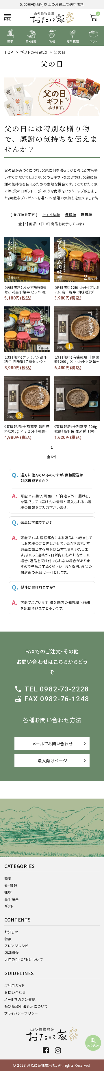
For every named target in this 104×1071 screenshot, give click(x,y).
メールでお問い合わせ (52, 743)
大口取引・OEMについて (23, 959)
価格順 (70, 214)
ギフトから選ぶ (33, 52)
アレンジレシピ (16, 945)
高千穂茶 (11, 898)
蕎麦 (8, 878)
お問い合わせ (15, 992)
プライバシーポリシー (21, 1013)
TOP (8, 52)
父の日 (59, 52)
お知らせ (11, 931)
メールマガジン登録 (20, 999)
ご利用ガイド (14, 985)
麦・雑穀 (10, 885)
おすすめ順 (51, 214)
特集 (8, 938)
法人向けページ (52, 760)
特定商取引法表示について (25, 1006)
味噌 (8, 892)
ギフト (9, 905)
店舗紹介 (11, 952)
